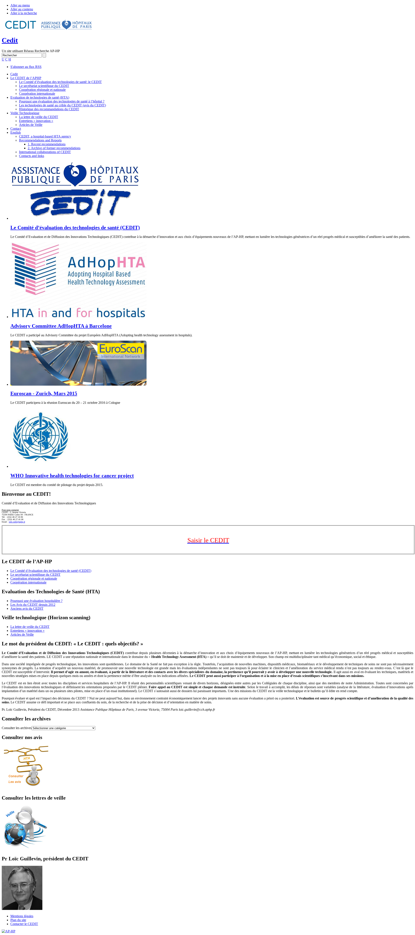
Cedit (10, 40)
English (15, 132)
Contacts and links (31, 156)
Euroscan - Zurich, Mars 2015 (43, 393)
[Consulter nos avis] (26, 789)
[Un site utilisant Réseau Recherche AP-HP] (49, 30)
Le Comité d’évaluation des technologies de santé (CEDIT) (75, 227)
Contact (15, 128)
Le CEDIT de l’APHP (25, 78)
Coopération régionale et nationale (42, 89)
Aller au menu (20, 5)
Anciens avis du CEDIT (26, 608)
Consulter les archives (17, 728)
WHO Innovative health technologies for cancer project (72, 475)
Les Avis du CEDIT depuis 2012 (32, 604)
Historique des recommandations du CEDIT (49, 109)
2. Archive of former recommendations (54, 148)
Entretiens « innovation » (36, 121)
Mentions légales (21, 916)
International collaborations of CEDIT (45, 152)
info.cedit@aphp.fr (17, 522)
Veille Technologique (24, 113)
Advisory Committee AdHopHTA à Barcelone (61, 326)
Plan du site (18, 920)
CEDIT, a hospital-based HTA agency (45, 136)
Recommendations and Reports (40, 140)
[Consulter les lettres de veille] (25, 849)
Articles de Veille (30, 125)
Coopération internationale (37, 93)
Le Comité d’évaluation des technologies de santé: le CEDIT (60, 82)
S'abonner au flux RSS (26, 67)
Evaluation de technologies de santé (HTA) (39, 97)
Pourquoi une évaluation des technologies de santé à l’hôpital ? (61, 101)
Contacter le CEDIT (24, 924)
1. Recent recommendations (46, 144)
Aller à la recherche (23, 13)
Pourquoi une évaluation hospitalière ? (36, 601)
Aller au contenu (21, 9)
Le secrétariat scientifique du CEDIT (44, 86)
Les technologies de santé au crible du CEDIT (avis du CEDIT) (62, 105)
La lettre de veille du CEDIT (38, 117)
